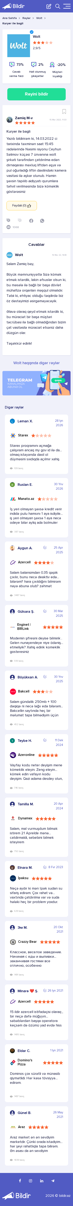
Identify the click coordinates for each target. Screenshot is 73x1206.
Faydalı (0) (19, 205)
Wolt (39, 18)
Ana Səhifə (9, 18)
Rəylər (27, 18)
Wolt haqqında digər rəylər (36, 363)
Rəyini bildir (36, 94)
